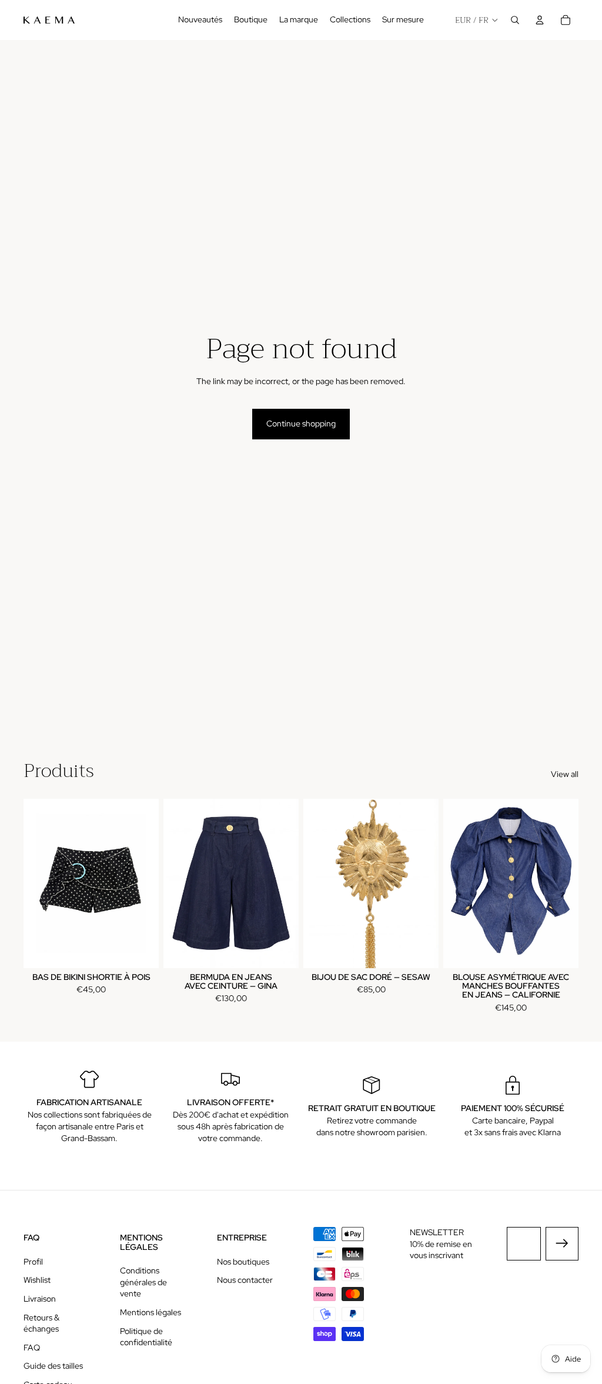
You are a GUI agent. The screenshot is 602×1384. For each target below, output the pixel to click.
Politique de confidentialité (146, 1337)
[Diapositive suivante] (150, 883)
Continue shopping (301, 423)
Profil (33, 1261)
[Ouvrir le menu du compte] (540, 20)
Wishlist (37, 1280)
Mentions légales (150, 1312)
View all (564, 774)
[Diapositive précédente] (33, 883)
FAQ (32, 1347)
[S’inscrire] (562, 1243)
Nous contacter (245, 1280)
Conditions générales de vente (143, 1282)
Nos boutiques (243, 1261)
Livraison (40, 1298)
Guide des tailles (53, 1365)
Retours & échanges (41, 1323)
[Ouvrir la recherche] (515, 20)
